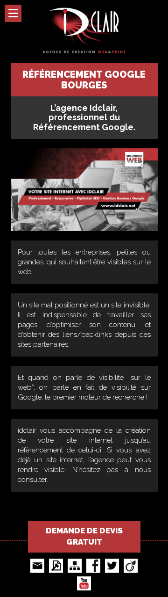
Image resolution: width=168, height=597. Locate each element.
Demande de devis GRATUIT (84, 536)
